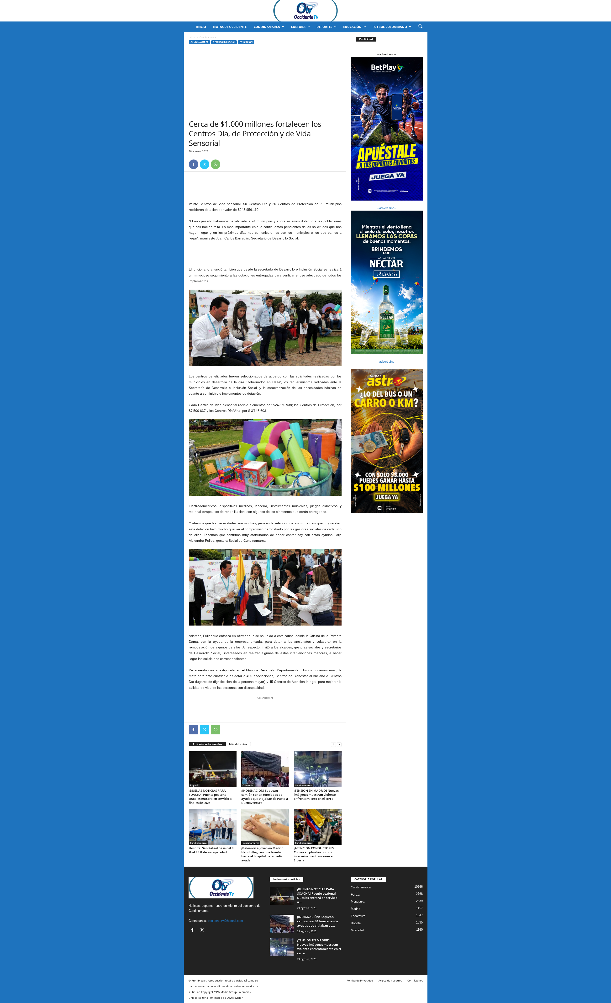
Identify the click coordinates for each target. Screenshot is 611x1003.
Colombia (247, 785)
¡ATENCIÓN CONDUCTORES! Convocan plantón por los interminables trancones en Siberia (314, 854)
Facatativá (358, 916)
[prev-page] (333, 744)
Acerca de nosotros (390, 980)
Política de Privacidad (360, 980)
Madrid (355, 909)
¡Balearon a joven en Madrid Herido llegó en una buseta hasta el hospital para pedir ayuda (262, 854)
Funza (355, 894)
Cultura (298, 27)
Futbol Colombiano (390, 27)
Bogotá (194, 785)
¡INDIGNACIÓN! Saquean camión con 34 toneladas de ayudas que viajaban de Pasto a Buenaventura (264, 796)
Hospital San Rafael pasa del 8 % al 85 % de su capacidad (211, 850)
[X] (204, 164)
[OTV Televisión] (305, 10)
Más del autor (238, 744)
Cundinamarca (267, 27)
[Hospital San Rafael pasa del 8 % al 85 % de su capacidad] (213, 827)
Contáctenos (415, 980)
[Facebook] (193, 164)
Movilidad (357, 930)
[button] (420, 26)
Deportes (324, 27)
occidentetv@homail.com (225, 921)
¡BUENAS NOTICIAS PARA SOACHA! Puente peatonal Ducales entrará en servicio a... (317, 895)
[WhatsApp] (215, 164)
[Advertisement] (265, 83)
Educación (352, 27)
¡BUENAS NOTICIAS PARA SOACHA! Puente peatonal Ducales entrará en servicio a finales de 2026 (210, 796)
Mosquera (357, 901)
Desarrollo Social (224, 42)
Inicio (201, 27)
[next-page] (339, 744)
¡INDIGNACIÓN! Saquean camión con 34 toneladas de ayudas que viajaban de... (317, 921)
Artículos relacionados (207, 744)
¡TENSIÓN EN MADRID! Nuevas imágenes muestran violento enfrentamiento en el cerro (316, 794)
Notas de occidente (230, 27)
